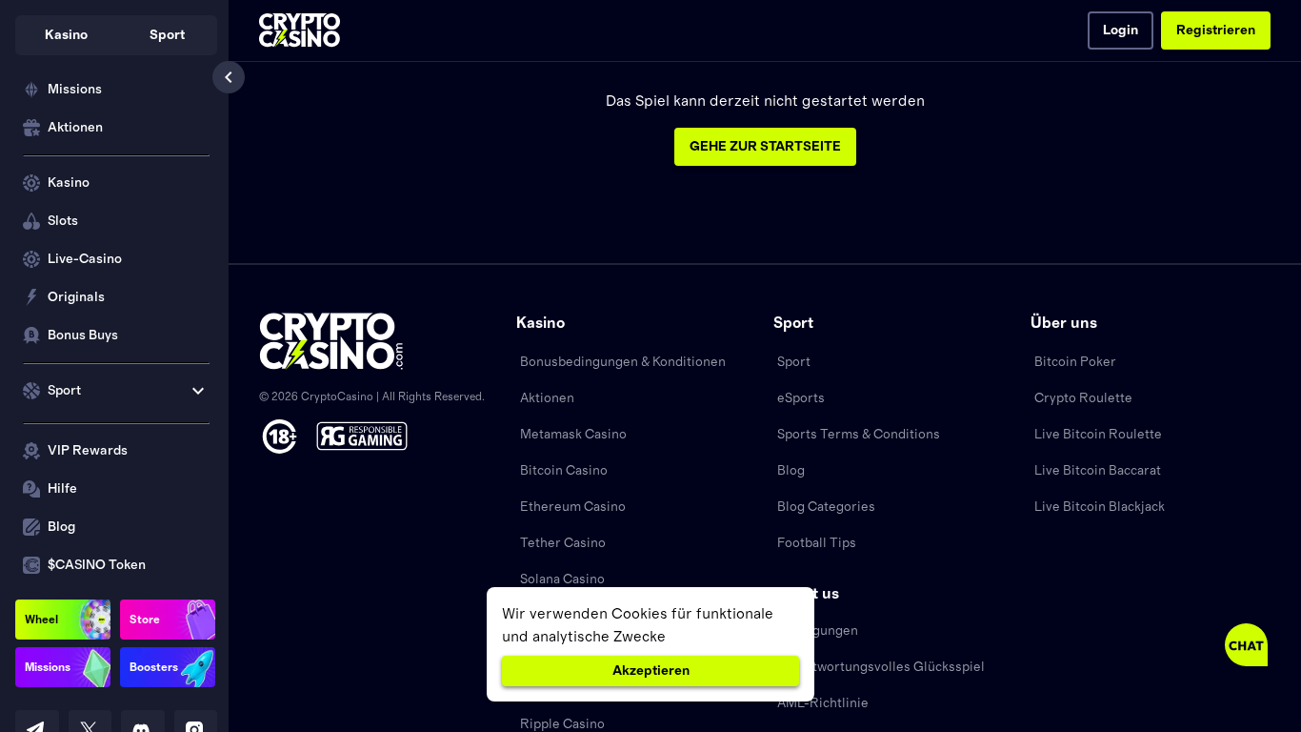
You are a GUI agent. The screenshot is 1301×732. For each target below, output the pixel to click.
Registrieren (1215, 30)
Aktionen (75, 127)
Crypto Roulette (1083, 398)
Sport (794, 362)
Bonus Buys (83, 335)
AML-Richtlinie (823, 703)
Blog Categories (826, 507)
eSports (801, 398)
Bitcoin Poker (1075, 362)
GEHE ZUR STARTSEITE (765, 146)
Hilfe (62, 489)
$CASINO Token (97, 565)
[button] (65, 35)
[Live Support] (1246, 645)
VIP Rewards (88, 451)
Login (1120, 30)
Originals (76, 297)
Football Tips (816, 543)
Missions (75, 89)
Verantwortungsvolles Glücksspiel (881, 667)
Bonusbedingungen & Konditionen (623, 362)
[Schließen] (228, 77)
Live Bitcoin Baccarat (1097, 471)
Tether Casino (563, 543)
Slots (63, 221)
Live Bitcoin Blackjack (1099, 507)
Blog (61, 527)
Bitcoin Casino (564, 471)
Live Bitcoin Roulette (1098, 434)
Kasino (69, 183)
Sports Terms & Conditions (858, 434)
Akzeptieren (651, 671)
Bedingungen (817, 631)
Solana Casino (562, 579)
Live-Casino (85, 259)
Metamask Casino (573, 434)
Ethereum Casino (573, 507)
